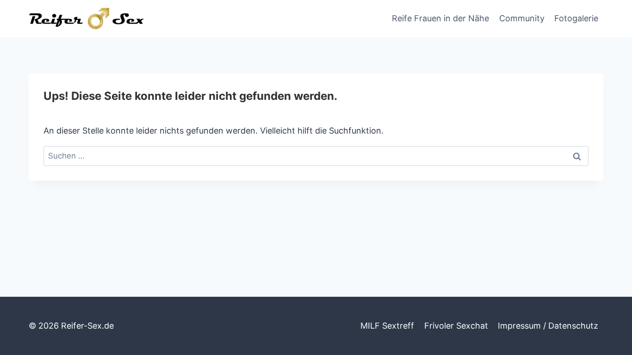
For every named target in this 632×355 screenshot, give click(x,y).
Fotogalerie (576, 18)
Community (522, 18)
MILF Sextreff (387, 326)
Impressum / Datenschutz (548, 326)
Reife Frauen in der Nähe (440, 18)
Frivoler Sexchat (456, 326)
